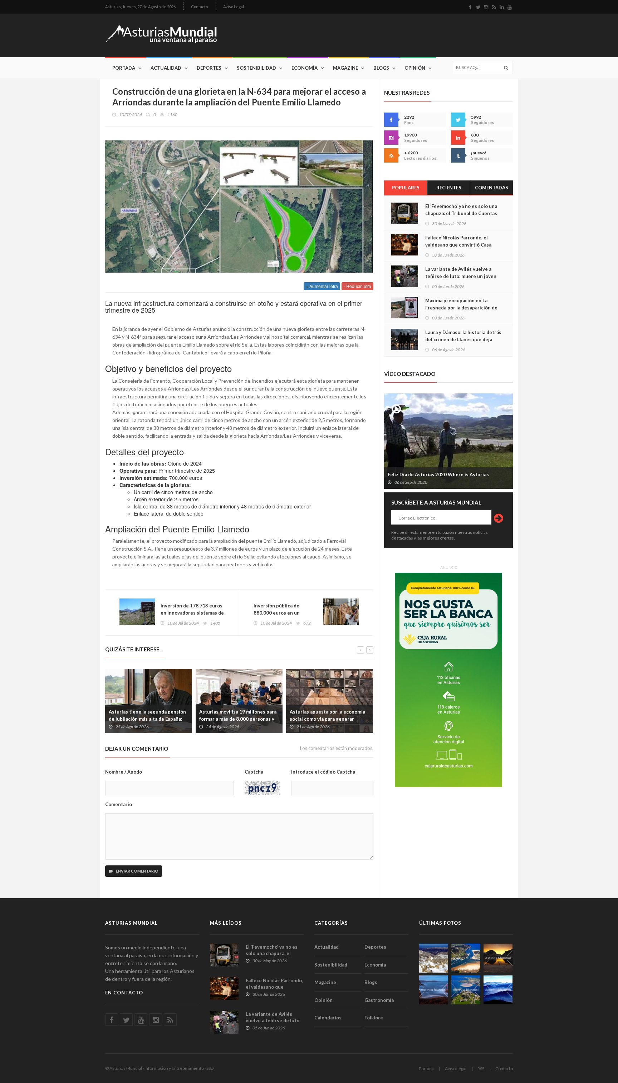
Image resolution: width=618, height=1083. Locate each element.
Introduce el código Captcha (323, 772)
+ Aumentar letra (322, 286)
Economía (304, 68)
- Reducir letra (357, 286)
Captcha (254, 772)
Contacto (199, 6)
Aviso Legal (233, 6)
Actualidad (166, 68)
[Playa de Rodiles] (465, 958)
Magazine (345, 68)
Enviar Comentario (136, 871)
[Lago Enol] (498, 958)
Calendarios (328, 1017)
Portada (123, 68)
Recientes (448, 187)
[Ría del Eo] (465, 989)
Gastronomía (379, 1000)
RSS (480, 1068)
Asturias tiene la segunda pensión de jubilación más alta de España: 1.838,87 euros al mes (147, 719)
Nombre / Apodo (123, 772)
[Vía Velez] (433, 989)
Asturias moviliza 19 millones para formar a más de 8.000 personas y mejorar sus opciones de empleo (237, 719)
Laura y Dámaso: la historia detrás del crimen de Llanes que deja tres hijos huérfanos (463, 339)
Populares (406, 187)
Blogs (381, 68)
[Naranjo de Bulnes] (433, 958)
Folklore (373, 1017)
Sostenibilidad (256, 68)
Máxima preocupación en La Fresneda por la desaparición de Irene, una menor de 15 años (461, 308)
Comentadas (491, 187)
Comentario (118, 804)
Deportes (209, 68)
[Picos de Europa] (498, 989)
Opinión (414, 68)
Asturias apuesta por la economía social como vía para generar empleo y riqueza (327, 719)
